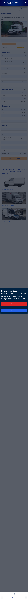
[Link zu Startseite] (3, 3)
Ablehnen (14, 304)
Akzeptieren (14, 310)
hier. (19, 299)
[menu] (25, 3)
